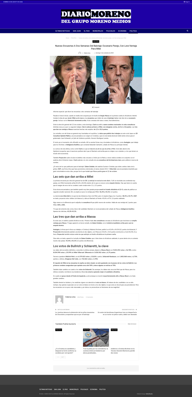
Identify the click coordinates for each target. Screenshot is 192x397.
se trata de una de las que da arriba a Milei (101, 149)
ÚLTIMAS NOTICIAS (62, 31)
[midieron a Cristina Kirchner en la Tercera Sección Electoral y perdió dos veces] (124, 338)
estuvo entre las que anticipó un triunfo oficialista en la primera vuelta (93, 234)
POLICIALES (110, 31)
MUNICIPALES (98, 31)
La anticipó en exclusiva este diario (99, 180)
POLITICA (133, 31)
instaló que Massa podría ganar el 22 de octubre (101, 171)
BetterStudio (149, 394)
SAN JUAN (77, 31)
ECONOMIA (122, 31)
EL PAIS (87, 31)
